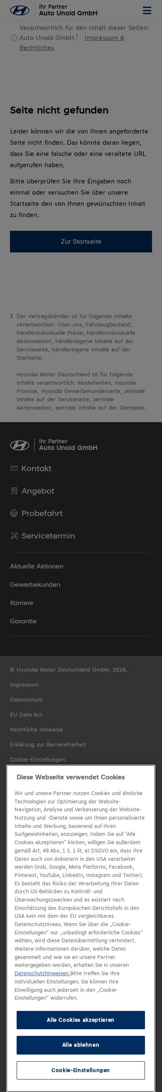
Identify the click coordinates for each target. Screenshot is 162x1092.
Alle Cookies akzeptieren (81, 1019)
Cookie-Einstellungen (81, 1070)
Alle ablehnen (81, 1044)
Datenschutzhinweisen (42, 973)
